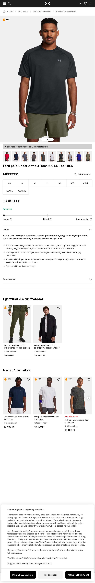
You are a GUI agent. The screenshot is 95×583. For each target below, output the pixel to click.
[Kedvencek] (85, 3)
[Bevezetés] (4, 11)
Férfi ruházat (23, 11)
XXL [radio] (73, 183)
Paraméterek (9, 279)
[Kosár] (90, 3)
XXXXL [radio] (9, 191)
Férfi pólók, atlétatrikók (42, 11)
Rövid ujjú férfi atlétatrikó (66, 11)
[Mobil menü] (4, 3)
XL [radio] (60, 183)
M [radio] (35, 183)
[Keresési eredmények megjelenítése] (9, 3)
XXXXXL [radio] (22, 191)
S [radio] (22, 183)
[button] (47, 139)
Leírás (6, 229)
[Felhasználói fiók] (80, 3)
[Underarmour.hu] (47, 3)
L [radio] (47, 183)
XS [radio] (9, 183)
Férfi (11, 11)
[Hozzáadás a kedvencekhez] (28, 308)
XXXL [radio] (85, 183)
